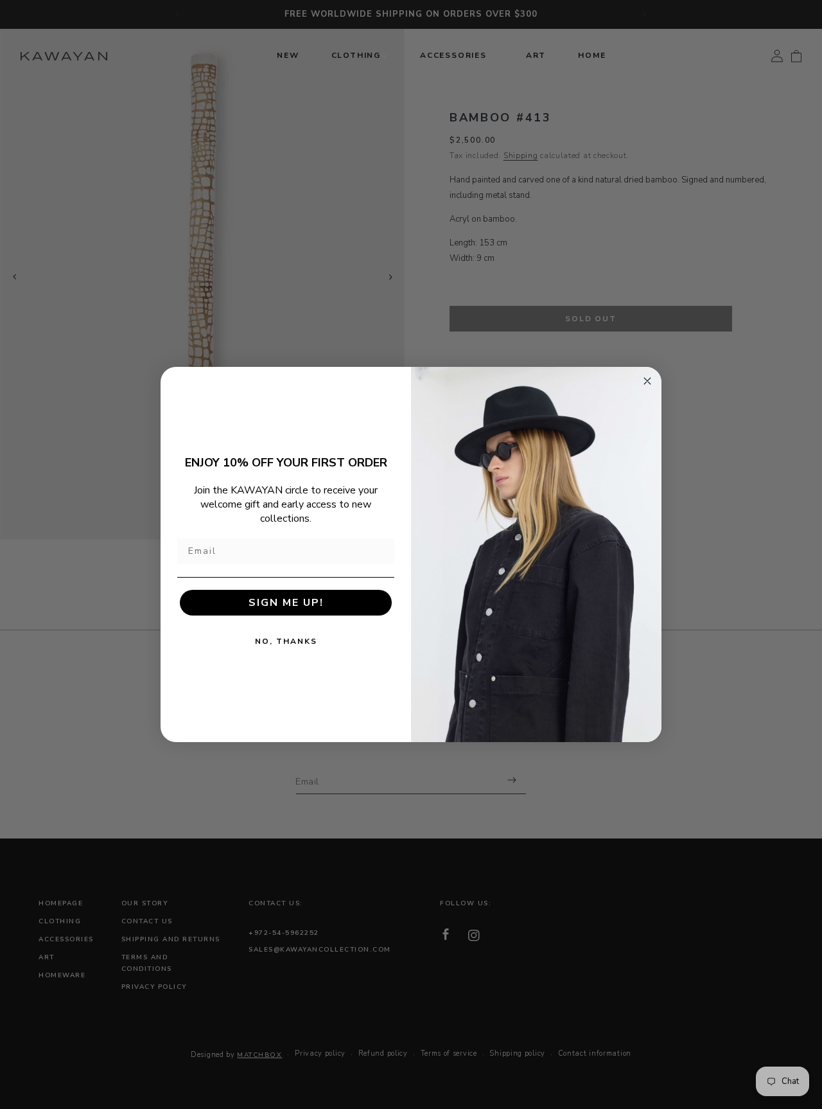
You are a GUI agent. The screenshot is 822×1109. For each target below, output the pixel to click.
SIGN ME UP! (286, 603)
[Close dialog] (647, 381)
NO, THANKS (286, 641)
